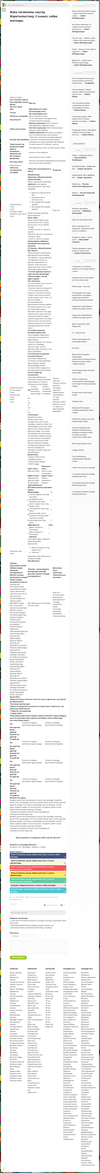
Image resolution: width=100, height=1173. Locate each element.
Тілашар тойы (51, 984)
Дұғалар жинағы (16, 1045)
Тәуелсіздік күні (34, 1078)
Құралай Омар (69, 1118)
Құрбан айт (32, 1092)
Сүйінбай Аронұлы (88, 1066)
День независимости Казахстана (34, 1082)
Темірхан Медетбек (88, 1088)
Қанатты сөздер (16, 1057)
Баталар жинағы (16, 1038)
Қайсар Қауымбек (70, 1109)
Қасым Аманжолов (70, 1116)
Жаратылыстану (16, 899)
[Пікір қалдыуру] (4, 10)
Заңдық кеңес (15, 1071)
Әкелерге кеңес (16, 1078)
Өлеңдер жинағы (16, 1020)
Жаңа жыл (32, 973)
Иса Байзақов (68, 1088)
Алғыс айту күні (33, 987)
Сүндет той (50, 982)
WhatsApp (26, 847)
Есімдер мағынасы (17, 1043)
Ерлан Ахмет (68, 1132)
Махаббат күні (33, 1003)
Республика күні (34, 1057)
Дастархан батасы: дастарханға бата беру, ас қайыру (31, 928)
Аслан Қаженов (69, 996)
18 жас (48, 1001)
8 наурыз (31, 989)
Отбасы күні (32, 1043)
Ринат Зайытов (87, 1059)
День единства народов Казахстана (33, 1010)
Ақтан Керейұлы (69, 984)
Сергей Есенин (87, 1073)
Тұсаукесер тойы (52, 991)
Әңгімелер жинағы (17, 1036)
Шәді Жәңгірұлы (87, 1127)
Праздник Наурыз (35, 996)
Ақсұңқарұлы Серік (70, 991)
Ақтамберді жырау (70, 989)
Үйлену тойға (51, 973)
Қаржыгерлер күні (35, 1064)
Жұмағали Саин (69, 1076)
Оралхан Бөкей (87, 1055)
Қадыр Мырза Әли (70, 1106)
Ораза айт (49, 1024)
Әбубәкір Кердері (70, 1012)
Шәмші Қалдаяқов (88, 1134)
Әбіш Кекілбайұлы (70, 1015)
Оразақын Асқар (87, 1057)
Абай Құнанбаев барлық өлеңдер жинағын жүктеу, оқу (32, 925)
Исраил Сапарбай (70, 1095)
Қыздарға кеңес (16, 1076)
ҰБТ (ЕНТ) (13, 1059)
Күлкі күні (31, 998)
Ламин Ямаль (80, 110)
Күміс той (49, 998)
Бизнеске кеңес (16, 1064)
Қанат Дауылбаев (70, 1102)
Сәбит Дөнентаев (88, 1071)
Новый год (32, 975)
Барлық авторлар (79, 143)
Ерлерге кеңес (15, 1073)
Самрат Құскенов (84, 169)
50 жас (48, 1010)
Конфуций (89, 83)
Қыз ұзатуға (50, 975)
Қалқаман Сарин (69, 1104)
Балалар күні (33, 1031)
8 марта (31, 991)
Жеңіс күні (32, 1024)
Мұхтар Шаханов (87, 1029)
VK (20, 847)
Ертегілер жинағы (17, 1041)
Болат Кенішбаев (70, 1045)
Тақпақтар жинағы (17, 982)
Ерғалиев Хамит (69, 1134)
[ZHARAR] (4, 4)
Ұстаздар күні (33, 1050)
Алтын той (49, 996)
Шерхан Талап (86, 1137)
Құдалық (49, 977)
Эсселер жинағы (16, 1027)
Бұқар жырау (68, 1048)
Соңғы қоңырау (34, 1029)
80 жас (48, 1022)
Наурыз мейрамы (34, 994)
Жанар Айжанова (70, 1055)
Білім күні (31, 1041)
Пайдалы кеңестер (17, 1062)
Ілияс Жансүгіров (87, 1165)
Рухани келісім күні (35, 1055)
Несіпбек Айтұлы (87, 1034)
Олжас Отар (85, 1052)
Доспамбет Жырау (70, 1050)
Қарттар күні (32, 1048)
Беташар (49, 994)
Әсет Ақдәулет (68, 1017)
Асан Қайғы (67, 994)
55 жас (48, 1012)
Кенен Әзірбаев (69, 1097)
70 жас (48, 1020)
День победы (33, 1027)
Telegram (35, 847)
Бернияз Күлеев (69, 1038)
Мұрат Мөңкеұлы (87, 996)
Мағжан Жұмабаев (88, 977)
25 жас (48, 1003)
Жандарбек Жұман (70, 1062)
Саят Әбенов (86, 1069)
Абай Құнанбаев (69, 973)
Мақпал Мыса (86, 984)
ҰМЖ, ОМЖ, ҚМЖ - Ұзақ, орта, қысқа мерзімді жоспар (36, 897)
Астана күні (32, 1036)
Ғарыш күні (32, 1001)
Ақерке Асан (68, 987)
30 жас (48, 1005)
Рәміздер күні (33, 1034)
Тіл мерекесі (32, 1045)
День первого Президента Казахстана (33, 1073)
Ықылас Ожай (86, 1163)
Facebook (13, 847)
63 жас (48, 1017)
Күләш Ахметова (69, 1099)
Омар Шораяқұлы (88, 1045)
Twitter (43, 847)
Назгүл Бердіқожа (88, 1031)
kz (14, 897)
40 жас (48, 1008)
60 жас (48, 1015)
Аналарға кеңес (16, 1080)
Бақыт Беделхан (69, 1020)
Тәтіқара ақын (86, 1085)
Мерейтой (49, 980)
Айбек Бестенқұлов (70, 1008)
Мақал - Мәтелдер (17, 989)
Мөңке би (85, 1008)
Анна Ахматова (69, 1010)
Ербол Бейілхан (69, 1125)
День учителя (33, 1052)
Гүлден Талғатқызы (82, 253)
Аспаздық (13, 1034)
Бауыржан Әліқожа (70, 1027)
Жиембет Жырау (69, 1069)
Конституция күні (34, 1038)
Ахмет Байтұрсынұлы (83, 43)
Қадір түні (49, 1027)
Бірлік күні (32, 1005)
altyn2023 (54, 905)
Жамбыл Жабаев (69, 1052)
